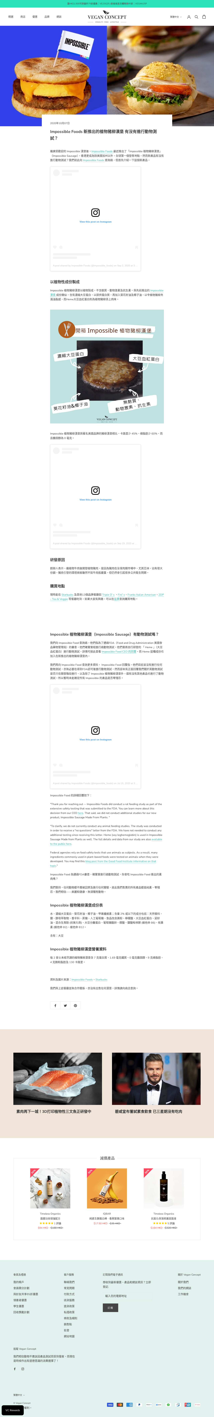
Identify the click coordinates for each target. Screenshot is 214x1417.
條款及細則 (70, 1318)
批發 (66, 1330)
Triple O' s (108, 595)
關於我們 (183, 1282)
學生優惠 (18, 1306)
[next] (200, 1199)
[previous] (13, 1199)
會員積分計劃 (21, 1288)
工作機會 (183, 1294)
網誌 (59, 16)
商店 (22, 16)
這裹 (116, 599)
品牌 (46, 16)
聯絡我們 (69, 1282)
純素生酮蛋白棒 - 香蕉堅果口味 (106, 1218)
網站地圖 (69, 1336)
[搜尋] (196, 16)
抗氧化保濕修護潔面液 (163, 1218)
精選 (10, 16)
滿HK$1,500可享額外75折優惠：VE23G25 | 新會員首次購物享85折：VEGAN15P (107, 3)
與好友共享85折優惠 (25, 1294)
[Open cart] (204, 17)
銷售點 (68, 1324)
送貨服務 (69, 1300)
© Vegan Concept (22, 1403)
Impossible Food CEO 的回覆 (119, 651)
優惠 (34, 16)
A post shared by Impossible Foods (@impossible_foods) (83, 265)
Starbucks (67, 595)
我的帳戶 (18, 1282)
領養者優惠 (20, 1300)
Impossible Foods (102, 151)
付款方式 (69, 1294)
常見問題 (69, 1288)
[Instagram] (22, 1369)
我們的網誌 (184, 1288)
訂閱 (110, 1308)
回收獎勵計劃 (21, 1312)
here (80, 813)
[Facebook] (14, 1369)
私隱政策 (69, 1312)
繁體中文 (174, 16)
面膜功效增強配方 (50, 1218)
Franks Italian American (142, 595)
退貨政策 (69, 1306)
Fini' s (121, 595)
